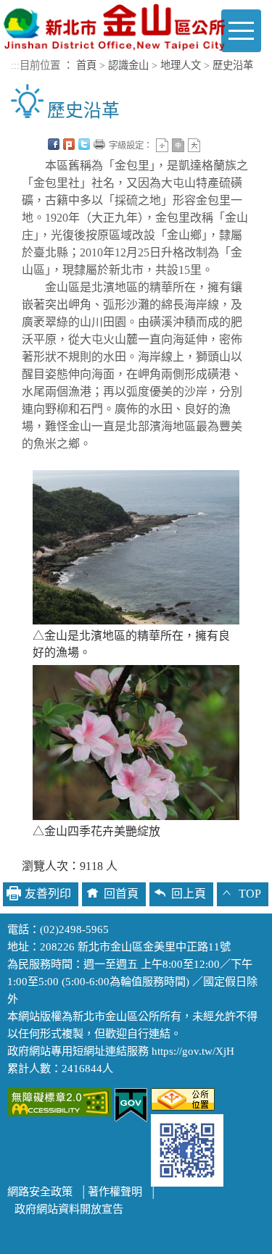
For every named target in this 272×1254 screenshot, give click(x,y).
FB (53, 144)
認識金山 (128, 65)
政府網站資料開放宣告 (69, 1209)
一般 (178, 145)
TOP (250, 893)
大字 (194, 145)
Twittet (84, 144)
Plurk (69, 144)
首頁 (86, 65)
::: (15, 65)
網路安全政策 (40, 1191)
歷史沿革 (233, 65)
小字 (162, 145)
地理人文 (180, 65)
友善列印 (99, 144)
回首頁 (121, 893)
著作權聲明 (115, 1191)
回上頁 (188, 893)
